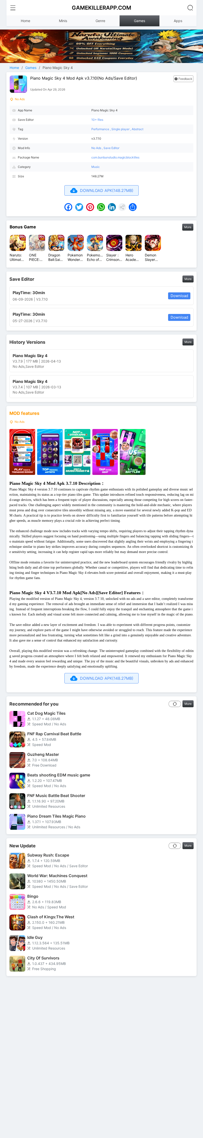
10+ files (97, 120)
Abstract (137, 129)
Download (179, 295)
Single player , (121, 129)
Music (95, 167)
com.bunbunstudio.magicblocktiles (115, 157)
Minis (63, 21)
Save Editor (111, 148)
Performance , (101, 129)
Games (139, 21)
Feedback (185, 79)
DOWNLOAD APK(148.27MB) (106, 190)
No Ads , (97, 148)
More (187, 227)
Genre (100, 21)
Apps (178, 21)
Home (25, 21)
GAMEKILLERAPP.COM (101, 7)
